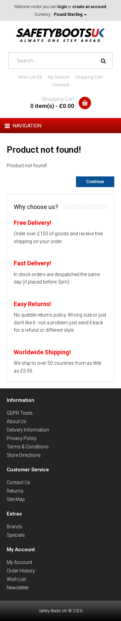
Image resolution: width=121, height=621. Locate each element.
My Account (58, 77)
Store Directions (24, 455)
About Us (16, 421)
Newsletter (18, 587)
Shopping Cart (89, 77)
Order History (21, 570)
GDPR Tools (20, 413)
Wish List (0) (30, 77)
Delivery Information (28, 430)
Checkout (60, 84)
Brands (14, 526)
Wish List (16, 579)
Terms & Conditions (28, 446)
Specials (16, 535)
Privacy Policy (22, 438)
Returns (15, 491)
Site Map (16, 499)
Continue (95, 181)
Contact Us (18, 482)
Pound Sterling (68, 14)
